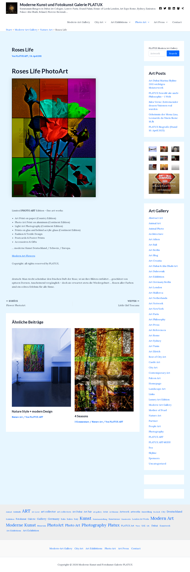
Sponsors (154, 458)
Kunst (85, 518)
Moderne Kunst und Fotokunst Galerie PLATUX (61, 4)
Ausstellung (146, 512)
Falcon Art (155, 378)
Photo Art (140, 22)
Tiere (138, 526)
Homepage (155, 383)
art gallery (97, 512)
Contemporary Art (159, 372)
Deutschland (174, 511)
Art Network (156, 303)
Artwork (124, 511)
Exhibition (10, 519)
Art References (157, 330)
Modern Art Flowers (23, 255)
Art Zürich (154, 351)
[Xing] (182, 8)
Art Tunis (154, 346)
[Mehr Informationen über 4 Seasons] (104, 369)
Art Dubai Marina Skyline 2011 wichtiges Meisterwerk (162, 84)
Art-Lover (36, 512)
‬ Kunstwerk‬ (164, 525)
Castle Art (154, 362)
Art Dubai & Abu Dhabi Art (163, 265)
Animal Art (155, 223)
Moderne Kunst (21, 525)
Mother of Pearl (158, 410)
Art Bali (153, 244)
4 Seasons (81, 416)
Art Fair (88, 511)
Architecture (156, 233)
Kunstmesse (114, 519)
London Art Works (140, 519)
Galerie (32, 519)
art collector (48, 511)
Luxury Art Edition (159, 399)
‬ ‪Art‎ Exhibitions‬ (13, 530)
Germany (54, 519)
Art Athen (154, 239)
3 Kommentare (82, 421)
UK (148, 526)
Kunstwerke (126, 519)
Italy (76, 519)
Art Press (159, 22)
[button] (104, 22)
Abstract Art (156, 217)
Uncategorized (157, 463)
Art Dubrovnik (157, 271)
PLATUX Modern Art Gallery (163, 48)
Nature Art (17, 417)
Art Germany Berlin (160, 282)
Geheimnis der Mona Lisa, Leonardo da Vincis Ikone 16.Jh (163, 118)
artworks (135, 511)
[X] (165, 8)
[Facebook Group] (178, 8)
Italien (70, 519)
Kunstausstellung (100, 519)
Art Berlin (154, 249)
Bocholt (156, 512)
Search (173, 53)
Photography (156, 431)
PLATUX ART (156, 436)
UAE (143, 526)
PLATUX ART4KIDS (160, 442)
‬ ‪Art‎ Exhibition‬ (30, 530)
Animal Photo (156, 228)
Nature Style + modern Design (32, 411)
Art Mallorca (156, 292)
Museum (41, 525)
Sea (151, 447)
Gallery (41, 519)
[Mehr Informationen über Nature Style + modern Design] (41, 367)
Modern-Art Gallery (78, 22)
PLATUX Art (127, 525)
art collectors (64, 511)
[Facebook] (160, 8)
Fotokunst (21, 519)
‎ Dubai (154, 525)
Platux (114, 524)
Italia (63, 519)
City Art (99, 22)
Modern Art (162, 518)
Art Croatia (155, 260)
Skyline (152, 452)
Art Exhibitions (119, 22)
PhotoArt (55, 524)
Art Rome (154, 335)
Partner (153, 420)
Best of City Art (157, 356)
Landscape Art (157, 388)
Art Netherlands (158, 298)
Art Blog (153, 255)
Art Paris (154, 314)
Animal (9, 512)
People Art (155, 426)
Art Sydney (155, 340)
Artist (105, 512)
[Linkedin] (173, 8)
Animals (17, 511)
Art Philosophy (157, 319)
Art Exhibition (156, 276)
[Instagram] (169, 8)
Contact (177, 22)
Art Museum (113, 512)
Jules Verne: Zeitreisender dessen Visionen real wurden (163, 105)
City (163, 511)
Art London (155, 287)
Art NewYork (156, 308)
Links (152, 394)
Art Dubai (77, 511)
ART (26, 511)
